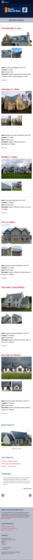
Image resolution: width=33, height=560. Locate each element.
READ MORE (7, 518)
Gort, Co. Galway (8, 222)
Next (29, 442)
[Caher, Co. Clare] (16, 437)
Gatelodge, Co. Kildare (10, 89)
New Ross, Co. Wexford (11, 355)
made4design (11, 553)
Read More (4, 80)
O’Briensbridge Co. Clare (11, 28)
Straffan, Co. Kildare (9, 157)
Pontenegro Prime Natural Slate (10, 464)
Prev (2, 495)
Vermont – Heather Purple (9, 461)
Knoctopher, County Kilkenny (12, 287)
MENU (7, 2)
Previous (4, 442)
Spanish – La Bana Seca (8, 466)
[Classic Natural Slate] (15, 12)
